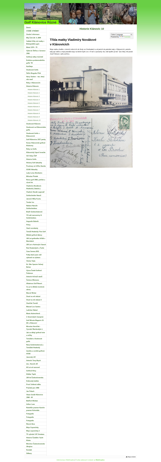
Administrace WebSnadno (65, 460)
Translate (127, 37)
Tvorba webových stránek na (90, 460)
